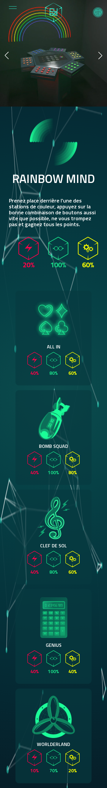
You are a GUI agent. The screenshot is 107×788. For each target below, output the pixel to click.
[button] (98, 12)
